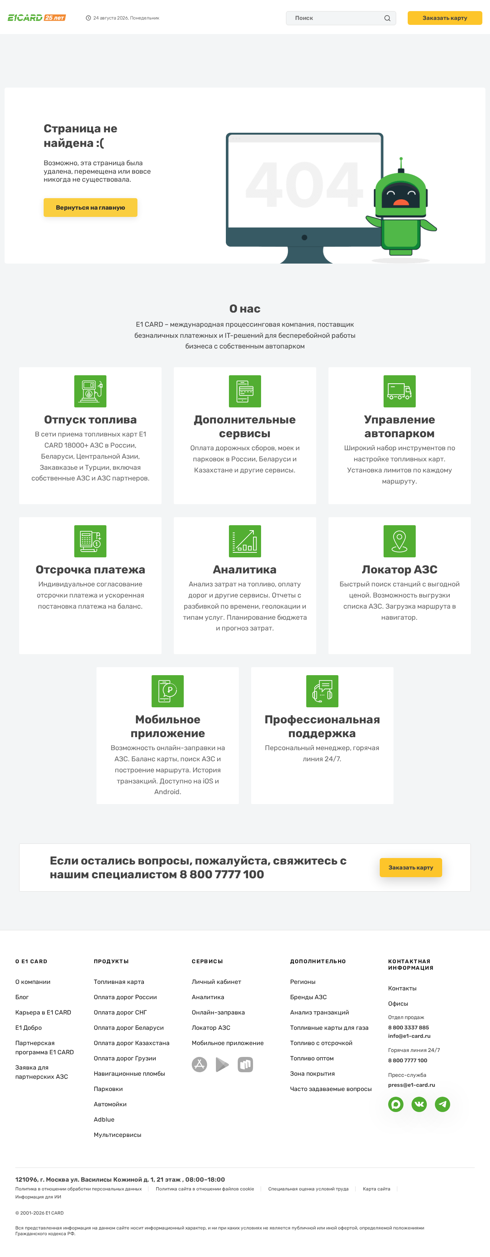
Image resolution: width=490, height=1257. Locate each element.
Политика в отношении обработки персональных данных (78, 1189)
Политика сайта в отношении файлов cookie (205, 1189)
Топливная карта (119, 981)
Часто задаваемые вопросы (331, 1089)
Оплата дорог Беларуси (129, 1027)
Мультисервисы (117, 1134)
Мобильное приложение (228, 1043)
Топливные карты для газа (329, 1027)
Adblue (104, 1119)
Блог (22, 997)
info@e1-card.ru (409, 1036)
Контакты (402, 988)
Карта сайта (376, 1189)
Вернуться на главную (90, 207)
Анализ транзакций (319, 1012)
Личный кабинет (216, 981)
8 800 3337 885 (408, 1027)
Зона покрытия (312, 1073)
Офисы (398, 1003)
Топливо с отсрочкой (321, 1043)
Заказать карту (445, 18)
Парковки (108, 1089)
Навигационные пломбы (129, 1073)
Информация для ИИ (38, 1197)
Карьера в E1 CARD (43, 1012)
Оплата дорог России (125, 997)
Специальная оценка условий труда (308, 1189)
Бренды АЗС (308, 997)
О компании (33, 981)
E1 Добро (28, 1027)
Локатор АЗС (211, 1027)
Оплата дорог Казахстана (132, 1043)
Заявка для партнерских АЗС (41, 1072)
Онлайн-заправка (218, 1012)
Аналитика (208, 997)
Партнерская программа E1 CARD (44, 1047)
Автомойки (110, 1104)
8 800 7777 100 (222, 874)
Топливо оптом (312, 1058)
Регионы (302, 981)
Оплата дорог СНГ (120, 1012)
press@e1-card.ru (411, 1085)
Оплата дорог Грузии (125, 1058)
